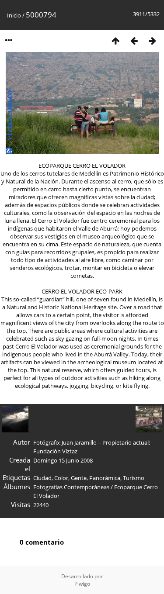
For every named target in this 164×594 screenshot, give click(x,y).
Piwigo (82, 583)
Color (61, 478)
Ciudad (42, 478)
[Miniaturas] (115, 40)
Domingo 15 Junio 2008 (63, 460)
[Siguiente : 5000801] (152, 40)
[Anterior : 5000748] (134, 40)
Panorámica (104, 478)
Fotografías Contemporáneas (71, 487)
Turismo (133, 478)
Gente (79, 478)
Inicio (14, 15)
